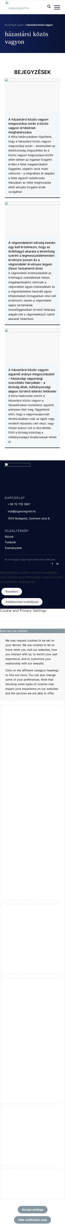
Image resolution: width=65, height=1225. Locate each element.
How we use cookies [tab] (13, 631)
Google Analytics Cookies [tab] (17, 902)
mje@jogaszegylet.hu (20, 511)
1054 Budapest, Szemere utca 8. (27, 518)
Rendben (12, 591)
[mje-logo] (27, 7)
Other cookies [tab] (9, 1105)
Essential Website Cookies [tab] (17, 703)
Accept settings (32, 1209)
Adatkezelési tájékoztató (44, 559)
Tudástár (10, 542)
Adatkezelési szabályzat (22, 601)
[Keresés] (47, 7)
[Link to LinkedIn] (57, 563)
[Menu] (55, 7)
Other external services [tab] (15, 976)
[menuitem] (47, 7)
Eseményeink (13, 548)
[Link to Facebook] (52, 563)
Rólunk (9, 536)
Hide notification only (32, 1220)
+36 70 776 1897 (17, 504)
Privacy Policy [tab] (9, 1166)
